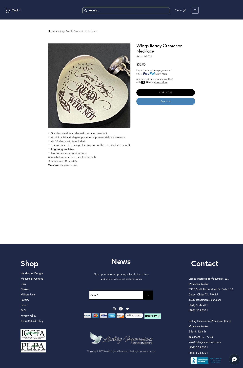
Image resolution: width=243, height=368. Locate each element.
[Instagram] (114, 308)
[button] (195, 10)
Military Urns (28, 294)
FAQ (23, 310)
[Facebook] (121, 308)
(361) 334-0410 (198, 305)
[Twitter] (127, 308)
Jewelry (25, 300)
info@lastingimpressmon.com (205, 342)
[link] (14, 10)
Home (51, 31)
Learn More (161, 73)
